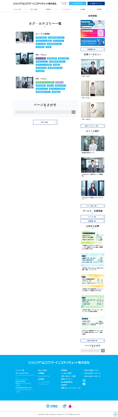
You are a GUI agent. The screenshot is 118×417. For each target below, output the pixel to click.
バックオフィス (59, 40)
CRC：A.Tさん (86, 97)
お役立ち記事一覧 (92, 340)
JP (63, 4)
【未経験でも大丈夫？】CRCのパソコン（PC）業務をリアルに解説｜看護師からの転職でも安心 (92, 247)
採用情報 (99, 9)
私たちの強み (33, 9)
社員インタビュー (42, 61)
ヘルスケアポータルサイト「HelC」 (24, 391)
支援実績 (48, 9)
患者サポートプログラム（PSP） (23, 384)
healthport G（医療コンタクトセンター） (92, 198)
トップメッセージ (44, 382)
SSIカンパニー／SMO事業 (44, 40)
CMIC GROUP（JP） (91, 373)
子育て (51, 85)
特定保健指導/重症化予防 (23, 387)
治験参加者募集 (20, 381)
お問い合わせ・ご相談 (68, 376)
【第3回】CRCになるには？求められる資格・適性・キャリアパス (92, 268)
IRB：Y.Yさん (41, 79)
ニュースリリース (66, 9)
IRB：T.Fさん (41, 55)
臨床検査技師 (52, 58)
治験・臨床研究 (42, 37)
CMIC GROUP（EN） (91, 376)
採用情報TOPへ (91, 49)
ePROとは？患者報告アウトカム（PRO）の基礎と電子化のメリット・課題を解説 (92, 332)
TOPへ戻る (44, 122)
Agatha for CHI (41, 67)
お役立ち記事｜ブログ (91, 370)
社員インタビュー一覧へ (92, 126)
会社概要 (82, 9)
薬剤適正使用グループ (88, 152)
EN (65, 4)
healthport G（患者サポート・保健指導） (92, 175)
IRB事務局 (40, 47)
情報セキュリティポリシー (70, 388)
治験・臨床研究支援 (21, 373)
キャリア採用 (41, 58)
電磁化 (57, 64)
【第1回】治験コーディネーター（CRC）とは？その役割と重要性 (92, 310)
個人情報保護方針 (67, 382)
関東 (49, 47)
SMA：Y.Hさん (86, 76)
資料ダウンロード (97, 3)
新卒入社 (60, 82)
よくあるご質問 (66, 373)
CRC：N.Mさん (86, 119)
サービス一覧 (17, 9)
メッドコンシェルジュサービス (24, 376)
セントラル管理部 (43, 34)
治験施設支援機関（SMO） (56, 37)
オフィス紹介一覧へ (92, 206)
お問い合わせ (78, 3)
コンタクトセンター (21, 379)
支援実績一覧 (92, 221)
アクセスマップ (43, 384)
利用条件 (64, 385)
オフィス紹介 (41, 43)
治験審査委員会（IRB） (54, 43)
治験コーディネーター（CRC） (45, 82)
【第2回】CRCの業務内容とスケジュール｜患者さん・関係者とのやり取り (92, 289)
